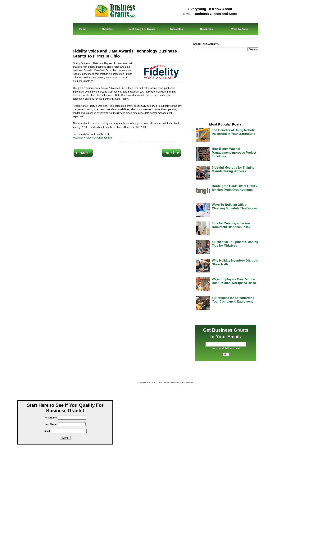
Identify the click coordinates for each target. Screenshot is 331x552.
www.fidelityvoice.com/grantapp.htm (92, 137)
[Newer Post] (83, 156)
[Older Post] (171, 156)
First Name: (51, 417)
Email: (47, 431)
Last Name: (51, 424)
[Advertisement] (127, 205)
